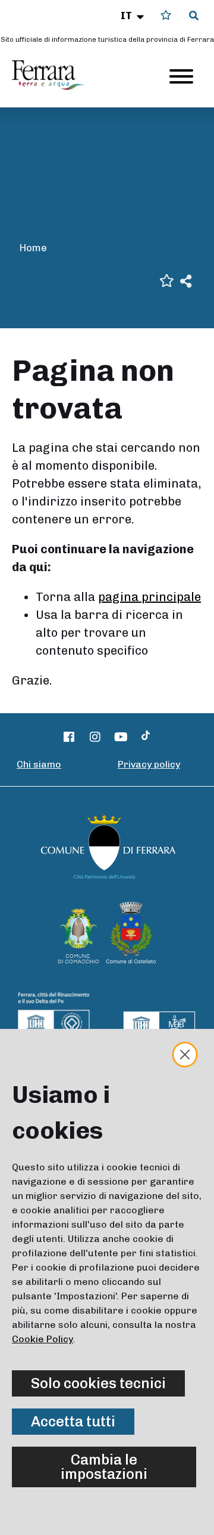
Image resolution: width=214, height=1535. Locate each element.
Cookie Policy (42, 1339)
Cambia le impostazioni (104, 1466)
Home (33, 248)
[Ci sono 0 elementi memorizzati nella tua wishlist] (165, 15)
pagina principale (149, 597)
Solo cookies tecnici (98, 1383)
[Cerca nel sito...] (193, 16)
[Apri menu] (181, 76)
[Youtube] (121, 737)
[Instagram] (95, 737)
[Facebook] (69, 737)
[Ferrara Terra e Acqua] (54, 75)
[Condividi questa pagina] (185, 280)
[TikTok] (146, 737)
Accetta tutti (73, 1421)
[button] (133, 15)
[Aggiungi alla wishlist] (166, 279)
